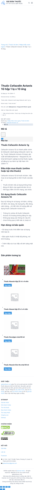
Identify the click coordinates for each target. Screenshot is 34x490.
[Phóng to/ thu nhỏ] (9, 487)
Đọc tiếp (8, 285)
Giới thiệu (3, 448)
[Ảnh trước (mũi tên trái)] (1, 489)
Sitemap (3, 417)
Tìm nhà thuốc (5, 407)
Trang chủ (4, 45)
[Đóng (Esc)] (1, 487)
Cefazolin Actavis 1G (12, 122)
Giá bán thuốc (13, 2)
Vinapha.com (4, 415)
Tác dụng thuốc (5, 412)
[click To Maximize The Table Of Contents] (3, 134)
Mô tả (6, 124)
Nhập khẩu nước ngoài (13, 121)
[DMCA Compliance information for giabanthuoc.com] (8, 434)
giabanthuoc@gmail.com (10, 463)
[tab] (18, 124)
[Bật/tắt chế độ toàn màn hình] (6, 487)
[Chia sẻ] (4, 487)
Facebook (4, 455)
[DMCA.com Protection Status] (5, 428)
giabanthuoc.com (6, 384)
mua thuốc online (17, 391)
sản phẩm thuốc (19, 389)
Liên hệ (3, 452)
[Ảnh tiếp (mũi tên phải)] (4, 489)
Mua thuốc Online (6, 410)
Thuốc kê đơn (13, 45)
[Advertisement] (17, 22)
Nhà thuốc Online (6, 405)
